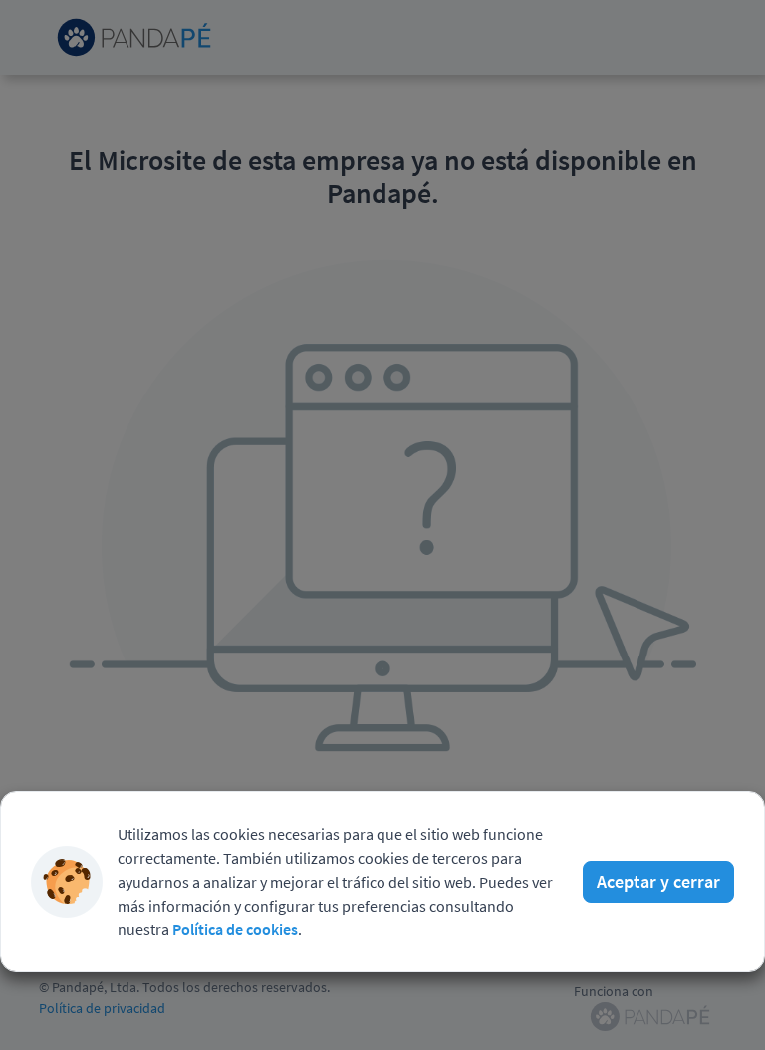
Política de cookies (235, 929)
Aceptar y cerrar (658, 881)
